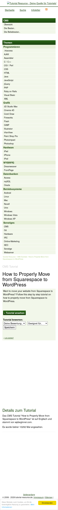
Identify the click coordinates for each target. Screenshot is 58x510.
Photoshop (9, 143)
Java (6, 76)
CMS (6, 226)
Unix (6, 207)
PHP (6, 87)
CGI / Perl (8, 65)
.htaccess (8, 50)
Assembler (8, 58)
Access (7, 177)
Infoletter (35, 10)
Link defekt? (9, 338)
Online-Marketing (11, 241)
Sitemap (48, 497)
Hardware (8, 233)
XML (6, 98)
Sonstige (8, 248)
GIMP (6, 125)
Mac (6, 200)
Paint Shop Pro (11, 136)
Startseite (10, 10)
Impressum (39, 497)
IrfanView (8, 132)
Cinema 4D (9, 110)
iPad (6, 151)
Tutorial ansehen (15, 312)
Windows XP (9, 218)
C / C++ (7, 61)
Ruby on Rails (10, 91)
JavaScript (8, 80)
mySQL (7, 181)
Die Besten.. (9, 28)
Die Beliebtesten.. (12, 31)
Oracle (7, 185)
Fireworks (8, 117)
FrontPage (9, 170)
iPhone (7, 155)
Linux (6, 196)
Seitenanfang (29, 494)
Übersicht (8, 24)
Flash (6, 121)
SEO (6, 245)
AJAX (6, 54)
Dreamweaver (10, 166)
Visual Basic (9, 95)
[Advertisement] (29, 373)
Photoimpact (9, 139)
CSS (6, 69)
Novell (7, 203)
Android (7, 192)
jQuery (7, 83)
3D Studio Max (10, 106)
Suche (23, 10)
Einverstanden (47, 503)
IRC (6, 237)
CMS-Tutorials (22, 257)
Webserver (9, 252)
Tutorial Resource (9, 257)
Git (5, 230)
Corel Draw (9, 113)
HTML (7, 72)
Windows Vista (10, 215)
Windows (8, 211)
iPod (6, 158)
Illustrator (8, 128)
